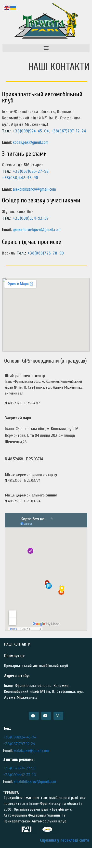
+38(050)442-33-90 (20, 177)
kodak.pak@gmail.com (30, 142)
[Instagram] (58, 716)
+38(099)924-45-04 (31, 131)
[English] (7, 7)
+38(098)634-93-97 (31, 218)
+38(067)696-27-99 (31, 171)
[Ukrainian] (13, 7)
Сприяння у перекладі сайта (64, 840)
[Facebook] (34, 716)
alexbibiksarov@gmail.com (34, 189)
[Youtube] (46, 716)
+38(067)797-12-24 (68, 131)
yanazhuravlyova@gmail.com (36, 229)
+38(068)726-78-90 (45, 253)
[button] (46, 48)
